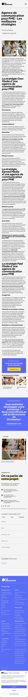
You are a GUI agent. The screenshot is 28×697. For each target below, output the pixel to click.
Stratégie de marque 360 (9, 33)
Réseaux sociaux (18, 607)
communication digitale (15, 61)
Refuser (14, 690)
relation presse (7, 217)
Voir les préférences (14, 694)
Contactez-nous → (14, 369)
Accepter (14, 686)
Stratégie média (4, 638)
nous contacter (6, 345)
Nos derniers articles (19, 621)
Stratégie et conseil (5, 590)
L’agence (4, 670)
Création (17, 590)
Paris (3, 517)
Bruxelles (21, 517)
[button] (26, 673)
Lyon (12, 517)
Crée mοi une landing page (20, 629)
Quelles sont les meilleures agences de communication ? (21, 645)
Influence (3, 621)
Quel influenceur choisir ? (20, 627)
